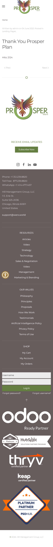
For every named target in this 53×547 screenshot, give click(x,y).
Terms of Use (26, 334)
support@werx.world (14, 215)
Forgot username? (42, 393)
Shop (26, 346)
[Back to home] (26, 6)
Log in (26, 388)
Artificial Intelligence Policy (26, 323)
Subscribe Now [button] (26, 149)
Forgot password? (12, 393)
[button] (3, 6)
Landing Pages (9, 31)
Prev (8, 67)
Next (44, 67)
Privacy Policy (26, 328)
